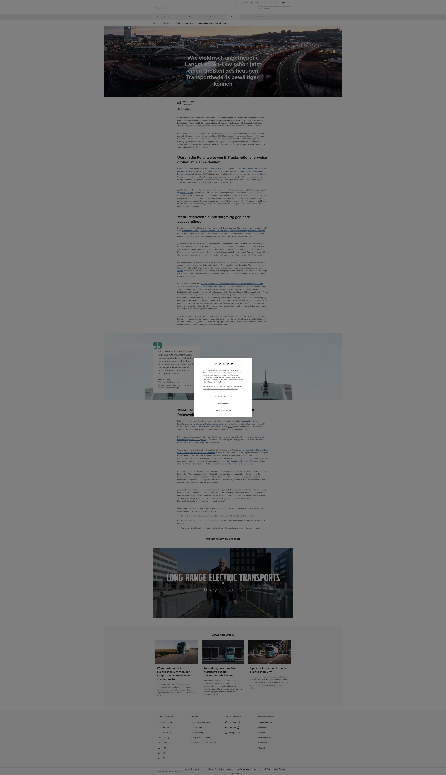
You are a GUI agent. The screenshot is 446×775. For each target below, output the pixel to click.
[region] (223, 387)
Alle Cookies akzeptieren (223, 396)
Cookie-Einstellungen (223, 410)
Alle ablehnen (223, 403)
